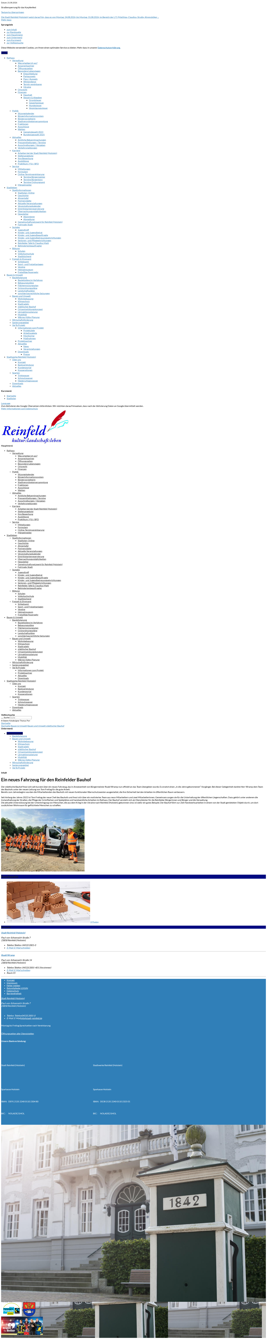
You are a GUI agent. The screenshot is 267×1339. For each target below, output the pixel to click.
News (26, 346)
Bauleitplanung (19, 277)
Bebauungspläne (26, 282)
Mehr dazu (6, 19)
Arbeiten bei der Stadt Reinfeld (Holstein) (37, 153)
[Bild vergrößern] (43, 870)
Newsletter (23, 214)
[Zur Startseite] (35, 443)
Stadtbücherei (24, 256)
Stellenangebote (25, 155)
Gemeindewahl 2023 (33, 132)
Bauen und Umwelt (21, 296)
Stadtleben (12, 187)
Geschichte (23, 195)
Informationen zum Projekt (31, 327)
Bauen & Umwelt (15, 274)
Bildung (16, 248)
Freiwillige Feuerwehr (28, 272)
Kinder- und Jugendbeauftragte (33, 235)
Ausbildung (23, 161)
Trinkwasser (23, 375)
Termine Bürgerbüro (33, 179)
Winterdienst (29, 81)
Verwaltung (17, 60)
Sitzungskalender (26, 113)
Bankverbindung (26, 364)
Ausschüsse (23, 126)
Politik (15, 110)
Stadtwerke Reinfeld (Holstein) (21, 357)
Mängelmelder (25, 184)
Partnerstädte (24, 200)
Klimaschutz (24, 301)
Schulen (21, 251)
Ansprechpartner (26, 65)
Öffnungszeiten (25, 68)
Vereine (21, 267)
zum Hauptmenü (15, 34)
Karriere (16, 150)
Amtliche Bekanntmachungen (32, 139)
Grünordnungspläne (27, 288)
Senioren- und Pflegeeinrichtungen (34, 240)
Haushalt (27, 94)
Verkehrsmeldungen (27, 147)
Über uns (16, 359)
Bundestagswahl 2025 (34, 134)
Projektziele (29, 330)
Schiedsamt (23, 261)
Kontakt (22, 362)
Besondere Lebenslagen (29, 71)
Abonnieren (29, 216)
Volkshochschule (26, 253)
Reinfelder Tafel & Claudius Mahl (33, 243)
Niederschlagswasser (28, 380)
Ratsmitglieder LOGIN (17, 988)
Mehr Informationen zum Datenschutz (19, 408)
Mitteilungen (24, 169)
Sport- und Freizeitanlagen (30, 264)
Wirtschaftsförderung (22, 319)
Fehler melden (13, 985)
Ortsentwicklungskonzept (30, 309)
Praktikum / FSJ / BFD (28, 163)
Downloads (23, 351)
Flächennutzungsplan (28, 285)
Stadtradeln (23, 304)
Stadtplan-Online (26, 192)
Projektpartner (25, 341)
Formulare (23, 171)
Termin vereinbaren (32, 84)
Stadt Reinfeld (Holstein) (13, 998)
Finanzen (22, 92)
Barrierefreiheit (14, 993)
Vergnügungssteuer (38, 108)
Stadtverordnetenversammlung (33, 121)
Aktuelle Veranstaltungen (30, 203)
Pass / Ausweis (30, 79)
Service (15, 166)
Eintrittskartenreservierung (31, 208)
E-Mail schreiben (18, 947)
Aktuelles (16, 137)
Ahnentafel (23, 198)
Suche (6, 717)
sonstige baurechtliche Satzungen (34, 293)
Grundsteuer (35, 100)
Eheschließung (30, 73)
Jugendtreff (23, 229)
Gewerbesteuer (36, 102)
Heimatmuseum (25, 269)
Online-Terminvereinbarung (31, 174)
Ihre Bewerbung (25, 158)
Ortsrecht (22, 89)
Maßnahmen (29, 338)
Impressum (12, 983)
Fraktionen (23, 124)
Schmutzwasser (25, 378)
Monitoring (28, 335)
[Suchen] (2, 718)
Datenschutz (13, 990)
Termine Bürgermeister (34, 177)
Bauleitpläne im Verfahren (30, 280)
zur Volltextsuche (15, 42)
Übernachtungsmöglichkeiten (32, 211)
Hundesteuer (35, 105)
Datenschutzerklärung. (109, 47)
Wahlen (21, 129)
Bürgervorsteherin (26, 118)
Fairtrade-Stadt (25, 224)
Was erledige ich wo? (27, 63)
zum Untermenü (14, 37)
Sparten (16, 372)
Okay (4, 53)
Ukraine (27, 87)
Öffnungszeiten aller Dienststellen (17, 1033)
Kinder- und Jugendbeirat (30, 232)
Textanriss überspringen (12, 12)
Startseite (11, 395)
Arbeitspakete (30, 333)
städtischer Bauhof (27, 306)
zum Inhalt (12, 29)
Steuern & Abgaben (32, 97)
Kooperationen (25, 370)
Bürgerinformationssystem (31, 116)
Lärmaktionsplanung (28, 312)
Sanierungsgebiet (20, 322)
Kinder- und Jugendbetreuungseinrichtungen (39, 237)
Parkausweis (29, 76)
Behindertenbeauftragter (30, 245)
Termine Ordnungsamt (34, 182)
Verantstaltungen (31, 349)
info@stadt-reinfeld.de (31, 1018)
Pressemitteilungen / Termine (32, 142)
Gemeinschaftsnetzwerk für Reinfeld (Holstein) (40, 222)
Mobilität (22, 314)
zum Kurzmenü (14, 40)
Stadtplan (11, 398)
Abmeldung (28, 219)
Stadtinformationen (21, 190)
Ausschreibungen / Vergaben (31, 145)
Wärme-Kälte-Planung (28, 317)
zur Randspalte (14, 32)
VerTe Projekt (18, 325)
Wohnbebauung (25, 298)
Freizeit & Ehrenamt (21, 259)
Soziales (16, 227)
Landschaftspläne (26, 290)
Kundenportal (24, 367)
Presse (26, 354)
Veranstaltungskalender (29, 206)
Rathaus (11, 57)
